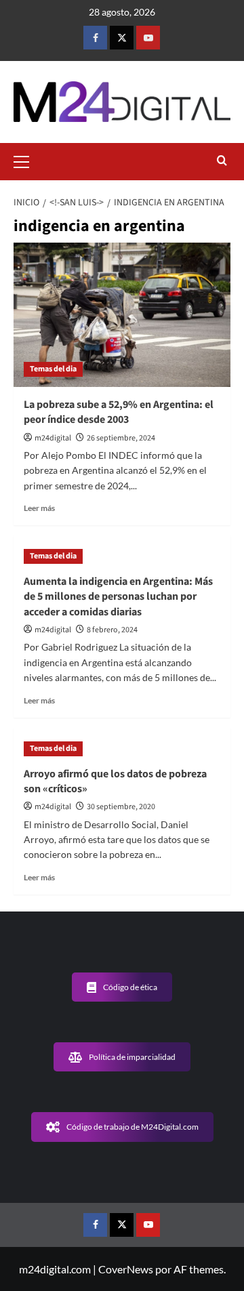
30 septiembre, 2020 (121, 807)
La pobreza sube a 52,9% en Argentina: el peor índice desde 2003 (119, 412)
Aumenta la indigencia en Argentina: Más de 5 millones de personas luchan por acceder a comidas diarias (118, 596)
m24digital (53, 438)
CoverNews (125, 1269)
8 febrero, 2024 (112, 630)
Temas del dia (53, 369)
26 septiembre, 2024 (121, 438)
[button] (27, 160)
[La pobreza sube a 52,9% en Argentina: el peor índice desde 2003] (122, 315)
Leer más (39, 508)
